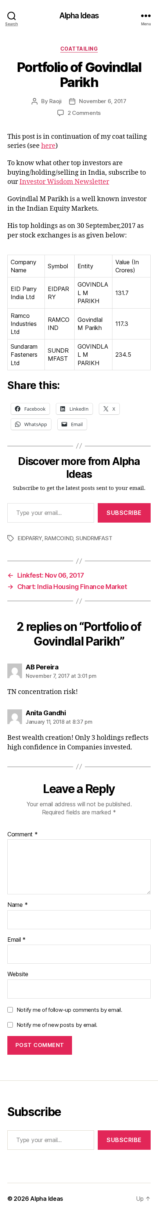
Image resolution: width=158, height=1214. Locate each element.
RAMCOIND (58, 538)
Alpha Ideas (79, 15)
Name (17, 905)
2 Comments (84, 112)
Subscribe (124, 512)
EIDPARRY (30, 538)
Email (16, 940)
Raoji (55, 101)
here (48, 146)
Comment (22, 834)
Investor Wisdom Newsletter (64, 182)
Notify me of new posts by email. (57, 1024)
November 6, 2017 (102, 101)
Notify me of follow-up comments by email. (69, 1009)
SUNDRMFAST (94, 538)
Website (17, 974)
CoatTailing (79, 49)
